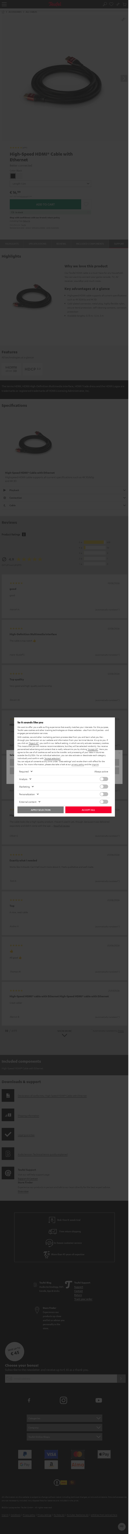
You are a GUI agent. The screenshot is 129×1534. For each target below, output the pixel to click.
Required (24, 771)
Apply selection (40, 809)
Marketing (24, 786)
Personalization (27, 794)
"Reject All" (34, 743)
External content (27, 801)
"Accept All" (93, 749)
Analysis (23, 778)
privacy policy (78, 764)
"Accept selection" (52, 758)
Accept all (88, 809)
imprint (95, 764)
